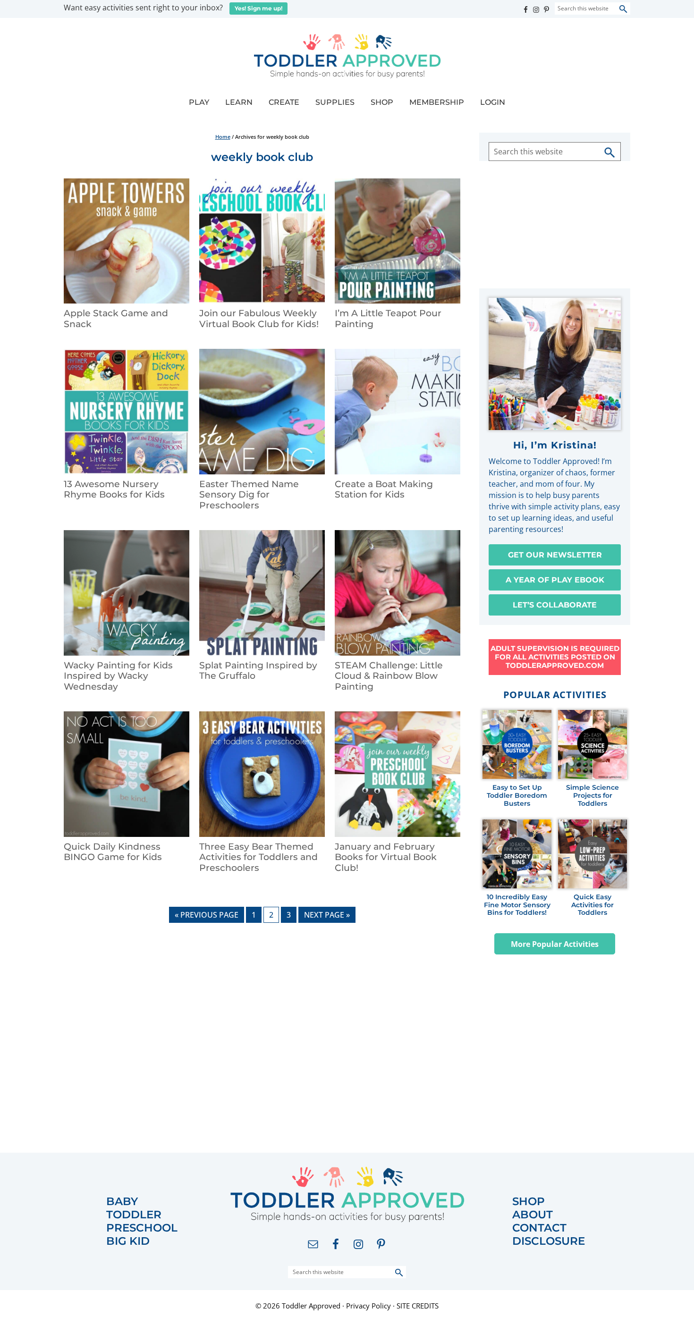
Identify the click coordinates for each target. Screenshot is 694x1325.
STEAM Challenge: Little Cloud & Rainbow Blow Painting (389, 676)
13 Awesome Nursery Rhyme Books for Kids (114, 489)
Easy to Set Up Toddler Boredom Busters (517, 795)
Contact (539, 1228)
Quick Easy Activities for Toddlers (592, 905)
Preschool (142, 1228)
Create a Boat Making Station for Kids (384, 489)
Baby (122, 1201)
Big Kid (128, 1241)
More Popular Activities (555, 944)
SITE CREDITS (418, 1305)
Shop (528, 1201)
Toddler (133, 1214)
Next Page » (327, 916)
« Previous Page (206, 916)
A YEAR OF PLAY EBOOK (555, 579)
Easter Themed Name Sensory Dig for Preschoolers (249, 495)
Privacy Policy (368, 1305)
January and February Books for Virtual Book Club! (386, 857)
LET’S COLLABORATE (555, 604)
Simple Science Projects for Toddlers (592, 795)
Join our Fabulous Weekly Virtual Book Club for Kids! (259, 318)
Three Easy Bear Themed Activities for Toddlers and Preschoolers (258, 857)
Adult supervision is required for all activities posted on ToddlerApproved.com (555, 657)
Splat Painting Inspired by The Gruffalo (258, 671)
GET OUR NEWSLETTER (555, 554)
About (532, 1214)
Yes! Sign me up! (258, 8)
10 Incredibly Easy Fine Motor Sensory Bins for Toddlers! (517, 905)
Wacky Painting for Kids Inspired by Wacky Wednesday (118, 676)
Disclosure (548, 1241)
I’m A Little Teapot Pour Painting (388, 318)
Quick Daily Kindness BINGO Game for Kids (113, 852)
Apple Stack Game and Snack (116, 318)
